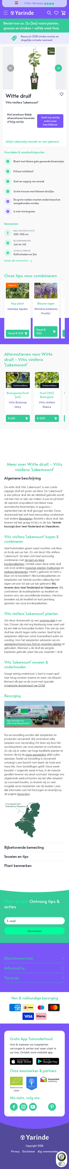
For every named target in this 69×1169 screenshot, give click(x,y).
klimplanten (25, 518)
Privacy (15, 1151)
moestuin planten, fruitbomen (42, 568)
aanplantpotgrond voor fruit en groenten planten (33, 644)
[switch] (61, 1164)
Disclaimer (28, 1151)
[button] (6, 13)
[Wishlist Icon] (61, 94)
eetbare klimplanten (16, 572)
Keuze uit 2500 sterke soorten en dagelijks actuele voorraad (40, 38)
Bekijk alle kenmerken (16, 261)
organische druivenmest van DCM (24, 685)
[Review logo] (31, 1085)
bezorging (23, 794)
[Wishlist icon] (25, 286)
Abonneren (34, 931)
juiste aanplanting (35, 754)
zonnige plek (47, 620)
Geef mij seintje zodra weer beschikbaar (50, 121)
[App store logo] (21, 1061)
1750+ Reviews (33, 3)
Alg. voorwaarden (48, 1151)
